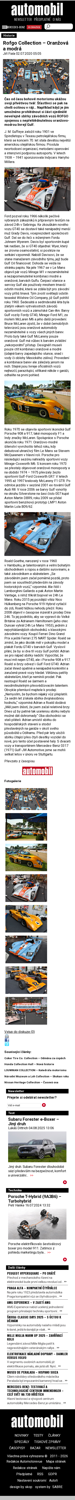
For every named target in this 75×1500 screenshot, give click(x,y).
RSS (40, 1474)
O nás (57, 19)
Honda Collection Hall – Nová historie (29, 1064)
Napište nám (51, 1468)
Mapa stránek (56, 1461)
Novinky (22, 1435)
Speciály (21, 1442)
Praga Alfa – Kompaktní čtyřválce (32, 1288)
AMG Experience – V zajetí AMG (28, 1302)
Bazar (35, 1448)
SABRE (57, 1487)
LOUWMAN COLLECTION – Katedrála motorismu (35, 1070)
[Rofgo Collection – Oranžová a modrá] (26, 799)
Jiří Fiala (9, 54)
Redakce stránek (25, 1468)
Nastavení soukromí (31, 1480)
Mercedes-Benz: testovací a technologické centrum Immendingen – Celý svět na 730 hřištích (35, 1390)
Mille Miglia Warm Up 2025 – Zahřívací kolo (34, 1337)
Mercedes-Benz (15, 27)
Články (54, 1435)
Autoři (53, 1480)
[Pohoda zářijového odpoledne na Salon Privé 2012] (26, 827)
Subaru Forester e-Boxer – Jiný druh (33, 1121)
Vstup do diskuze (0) (19, 1032)
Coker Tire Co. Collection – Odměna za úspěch (35, 1058)
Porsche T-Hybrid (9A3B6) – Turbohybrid (34, 1199)
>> (31, 1175)
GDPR (52, 1474)
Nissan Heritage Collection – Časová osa (31, 1082)
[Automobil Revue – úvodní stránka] (37, 32)
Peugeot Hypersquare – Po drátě (31, 1273)
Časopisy (17, 1448)
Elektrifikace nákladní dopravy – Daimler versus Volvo (37, 1355)
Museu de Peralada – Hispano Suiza (32, 1372)
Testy (38, 1435)
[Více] (65, 1183)
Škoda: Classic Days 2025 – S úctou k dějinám (34, 1319)
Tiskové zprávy (47, 1442)
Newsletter (23, 19)
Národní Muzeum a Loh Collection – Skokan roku (36, 1076)
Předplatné (42, 19)
